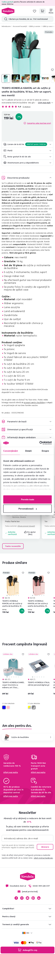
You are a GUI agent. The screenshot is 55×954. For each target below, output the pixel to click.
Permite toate (27, 499)
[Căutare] (5, 19)
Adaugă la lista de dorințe (52, 69)
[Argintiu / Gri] (33, 707)
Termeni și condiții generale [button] (15, 924)
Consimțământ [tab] (10, 451)
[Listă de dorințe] (34, 11)
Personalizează (25, 508)
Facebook (16, 898)
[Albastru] (4, 707)
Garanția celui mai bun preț (39, 123)
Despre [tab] (45, 451)
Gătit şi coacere (49, 26)
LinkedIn (38, 898)
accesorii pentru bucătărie (34, 402)
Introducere (6, 26)
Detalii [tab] (28, 451)
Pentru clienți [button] (8, 916)
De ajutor (31, 533)
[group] (27, 56)
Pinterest (33, 898)
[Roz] (8, 707)
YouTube (27, 898)
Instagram (22, 898)
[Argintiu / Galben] (29, 707)
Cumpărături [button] (8, 908)
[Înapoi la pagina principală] (8, 11)
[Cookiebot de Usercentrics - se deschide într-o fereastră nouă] (39, 443)
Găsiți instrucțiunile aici (43, 858)
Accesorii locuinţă (20, 26)
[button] (27, 144)
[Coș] (42, 11)
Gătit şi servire (34, 26)
